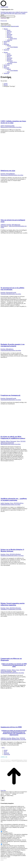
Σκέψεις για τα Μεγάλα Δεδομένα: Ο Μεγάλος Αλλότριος (12, 550)
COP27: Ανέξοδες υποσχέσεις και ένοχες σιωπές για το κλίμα (13, 122)
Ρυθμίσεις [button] (8, 794)
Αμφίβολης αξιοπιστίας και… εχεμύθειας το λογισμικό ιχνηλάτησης (14, 499)
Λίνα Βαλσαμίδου (6, 671)
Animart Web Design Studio (21, 761)
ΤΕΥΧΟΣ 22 (13, 608)
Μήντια (14, 224)
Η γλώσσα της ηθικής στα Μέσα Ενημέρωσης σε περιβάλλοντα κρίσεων (13, 437)
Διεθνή (2, 125)
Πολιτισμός (9, 292)
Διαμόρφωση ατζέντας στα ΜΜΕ (13, 730)
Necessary (5, 831)
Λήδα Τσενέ (12, 226)
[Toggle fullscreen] (4, 858)
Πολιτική (8, 173)
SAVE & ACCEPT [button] (5, 857)
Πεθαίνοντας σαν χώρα (8, 170)
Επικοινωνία (4, 20)
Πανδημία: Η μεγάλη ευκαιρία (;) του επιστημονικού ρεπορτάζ (12, 345)
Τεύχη (18, 441)
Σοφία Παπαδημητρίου (8, 672)
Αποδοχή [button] (14, 794)
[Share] (2, 858)
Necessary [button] (3, 830)
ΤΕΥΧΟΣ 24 (17, 503)
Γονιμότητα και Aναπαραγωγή (10, 395)
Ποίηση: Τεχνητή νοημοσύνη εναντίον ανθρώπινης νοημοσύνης (13, 604)
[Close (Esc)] (1, 858)
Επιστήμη (7, 125)
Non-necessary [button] (4, 842)
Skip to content (4, 7)
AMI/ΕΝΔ (3, 224)
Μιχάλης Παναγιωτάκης (8, 174)
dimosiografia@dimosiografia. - (17, 760)
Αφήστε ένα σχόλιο (16, 127)
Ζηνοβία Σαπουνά (6, 739)
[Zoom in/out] (6, 858)
